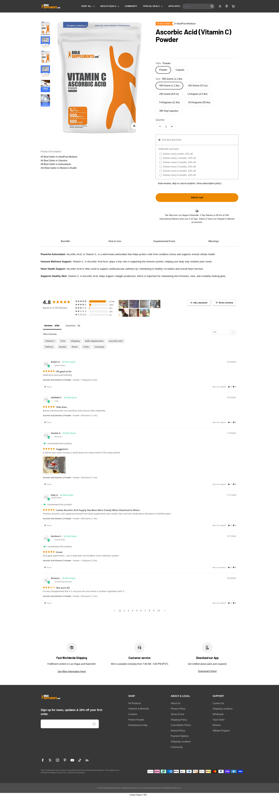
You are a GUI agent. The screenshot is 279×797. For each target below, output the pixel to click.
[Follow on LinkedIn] (87, 760)
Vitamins (62, 160)
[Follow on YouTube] (72, 760)
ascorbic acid (115, 341)
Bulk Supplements (94, 341)
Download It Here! (207, 671)
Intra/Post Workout (67, 157)
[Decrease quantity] (160, 126)
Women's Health (68, 168)
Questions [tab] (71, 325)
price (62, 341)
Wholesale (218, 714)
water (75, 346)
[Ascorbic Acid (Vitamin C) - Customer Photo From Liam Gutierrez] (145, 304)
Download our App (137, 725)
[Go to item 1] (45, 28)
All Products (134, 703)
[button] (229, 386)
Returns (217, 725)
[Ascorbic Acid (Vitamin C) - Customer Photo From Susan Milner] (123, 313)
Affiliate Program (221, 730)
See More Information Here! (72, 671)
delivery (49, 346)
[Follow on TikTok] (80, 760)
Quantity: (160, 120)
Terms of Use (177, 714)
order (86, 346)
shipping (75, 341)
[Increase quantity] (172, 126)
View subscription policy (208, 183)
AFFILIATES (174, 6)
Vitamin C (50, 341)
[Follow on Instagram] (57, 760)
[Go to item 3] (45, 86)
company (99, 346)
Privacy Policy (178, 708)
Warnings (213, 241)
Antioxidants (64, 164)
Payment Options (179, 736)
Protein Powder (136, 720)
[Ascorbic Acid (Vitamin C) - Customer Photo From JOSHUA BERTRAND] (134, 304)
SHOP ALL (86, 6)
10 (158, 610)
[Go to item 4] (45, 101)
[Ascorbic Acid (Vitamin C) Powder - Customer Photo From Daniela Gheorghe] (123, 304)
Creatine (132, 714)
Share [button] (49, 386)
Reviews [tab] (48, 325)
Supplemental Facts (164, 241)
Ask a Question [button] (200, 302)
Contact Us (218, 703)
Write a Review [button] (226, 302)
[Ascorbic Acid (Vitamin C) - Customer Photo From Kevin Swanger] (134, 313)
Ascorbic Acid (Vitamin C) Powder (57, 380)
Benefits (65, 241)
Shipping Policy (179, 720)
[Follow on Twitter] (50, 760)
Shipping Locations (181, 741)
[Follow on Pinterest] (65, 760)
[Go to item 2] (45, 42)
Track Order (219, 720)
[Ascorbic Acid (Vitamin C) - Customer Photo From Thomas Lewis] (145, 313)
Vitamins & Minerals (138, 708)
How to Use (115, 241)
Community (177, 747)
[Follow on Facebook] (43, 760)
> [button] (165, 610)
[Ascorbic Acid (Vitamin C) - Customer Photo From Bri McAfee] (155, 304)
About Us (175, 703)
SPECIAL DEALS (151, 6)
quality (62, 346)
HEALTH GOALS (108, 6)
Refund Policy (178, 730)
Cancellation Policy (181, 725)
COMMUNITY (131, 6)
